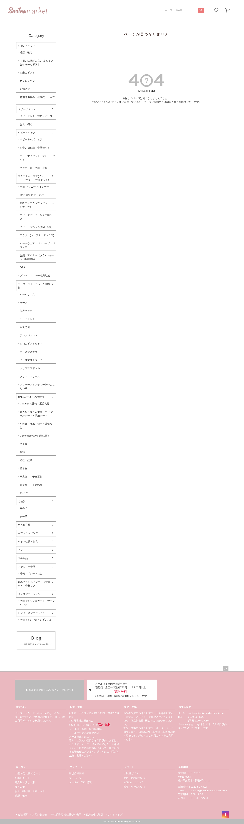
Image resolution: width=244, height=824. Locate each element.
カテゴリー (22, 767)
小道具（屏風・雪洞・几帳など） (36, 425)
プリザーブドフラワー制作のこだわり (37, 386)
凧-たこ (24, 493)
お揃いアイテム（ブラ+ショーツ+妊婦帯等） (37, 257)
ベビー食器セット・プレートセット (37, 157)
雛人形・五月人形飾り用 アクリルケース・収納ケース (36, 413)
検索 (201, 10)
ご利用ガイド (22, 720)
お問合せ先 (184, 707)
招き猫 (23, 468)
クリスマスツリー (30, 351)
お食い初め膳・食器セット (35, 147)
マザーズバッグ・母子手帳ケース (37, 217)
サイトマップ (114, 814)
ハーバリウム (27, 294)
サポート (129, 767)
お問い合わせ (39, 814)
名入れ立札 (24, 524)
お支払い (21, 707)
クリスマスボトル (30, 368)
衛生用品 (23, 558)
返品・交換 (130, 707)
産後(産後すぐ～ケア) (32, 194)
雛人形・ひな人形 (25, 782)
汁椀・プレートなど (31, 573)
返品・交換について (134, 786)
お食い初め (26, 124)
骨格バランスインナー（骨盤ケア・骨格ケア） (34, 583)
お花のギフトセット (31, 343)
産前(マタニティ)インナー (34, 186)
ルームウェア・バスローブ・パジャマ (37, 245)
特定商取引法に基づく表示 (66, 814)
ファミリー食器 (26, 566)
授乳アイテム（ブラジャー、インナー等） (37, 205)
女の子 (23, 516)
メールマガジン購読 (80, 782)
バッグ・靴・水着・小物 (33, 167)
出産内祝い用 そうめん (28, 773)
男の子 (23, 508)
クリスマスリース (30, 376)
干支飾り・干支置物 (31, 476)
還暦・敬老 (26, 52)
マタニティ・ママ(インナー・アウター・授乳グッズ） (34, 178)
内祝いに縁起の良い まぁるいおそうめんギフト (36, 62)
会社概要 (183, 767)
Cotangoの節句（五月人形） (36, 403)
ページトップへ (225, 669)
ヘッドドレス (27, 319)
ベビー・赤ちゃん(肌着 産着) (36, 227)
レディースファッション (31, 612)
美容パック (26, 310)
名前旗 (21, 501)
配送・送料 (76, 707)
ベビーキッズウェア (31, 139)
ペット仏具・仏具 (28, 541)
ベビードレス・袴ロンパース (36, 116)
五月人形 (20, 786)
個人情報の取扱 (94, 814)
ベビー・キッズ (26, 132)
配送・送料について (134, 777)
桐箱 (22, 452)
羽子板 (23, 443)
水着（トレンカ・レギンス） (36, 619)
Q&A (22, 267)
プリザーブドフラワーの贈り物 (34, 285)
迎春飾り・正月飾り (31, 484)
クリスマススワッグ (31, 360)
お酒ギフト (26, 89)
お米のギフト (27, 72)
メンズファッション (29, 594)
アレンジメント (28, 335)
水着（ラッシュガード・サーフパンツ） (37, 602)
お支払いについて (133, 782)
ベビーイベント (26, 109)
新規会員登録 (76, 773)
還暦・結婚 (26, 460)
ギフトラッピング (28, 533)
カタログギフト (28, 80)
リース (23, 302)
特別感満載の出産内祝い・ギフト (37, 99)
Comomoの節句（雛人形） (35, 435)
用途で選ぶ (26, 327)
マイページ (76, 767)
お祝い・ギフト (26, 45)
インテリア (24, 550)
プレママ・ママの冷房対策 (35, 275)
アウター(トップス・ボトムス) (37, 235)
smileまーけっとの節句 (31, 396)
